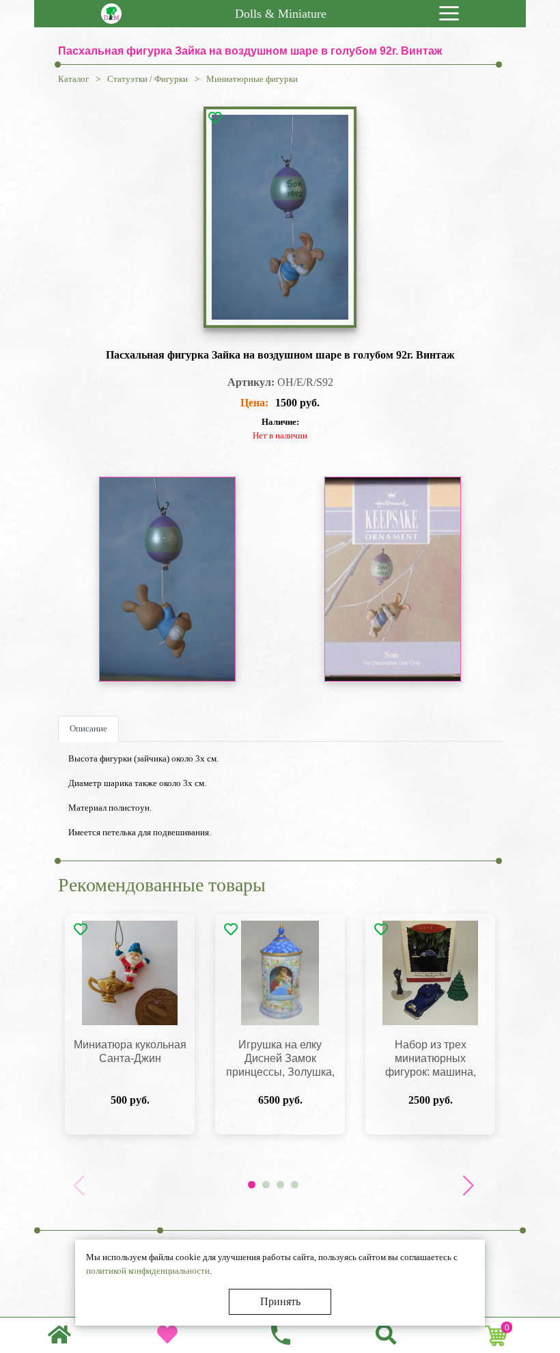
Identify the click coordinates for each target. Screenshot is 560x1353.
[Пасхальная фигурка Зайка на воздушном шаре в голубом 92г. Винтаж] (280, 217)
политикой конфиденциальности (148, 1271)
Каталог (73, 79)
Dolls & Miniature (280, 13)
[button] (467, 1185)
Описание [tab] (88, 728)
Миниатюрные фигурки (252, 79)
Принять (280, 1301)
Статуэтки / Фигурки (147, 79)
